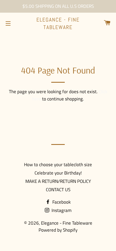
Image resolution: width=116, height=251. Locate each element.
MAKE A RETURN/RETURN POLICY (58, 181)
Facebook (61, 201)
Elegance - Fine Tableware (58, 23)
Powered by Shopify (58, 229)
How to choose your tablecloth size (58, 164)
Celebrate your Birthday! (58, 172)
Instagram (60, 210)
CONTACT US (58, 189)
